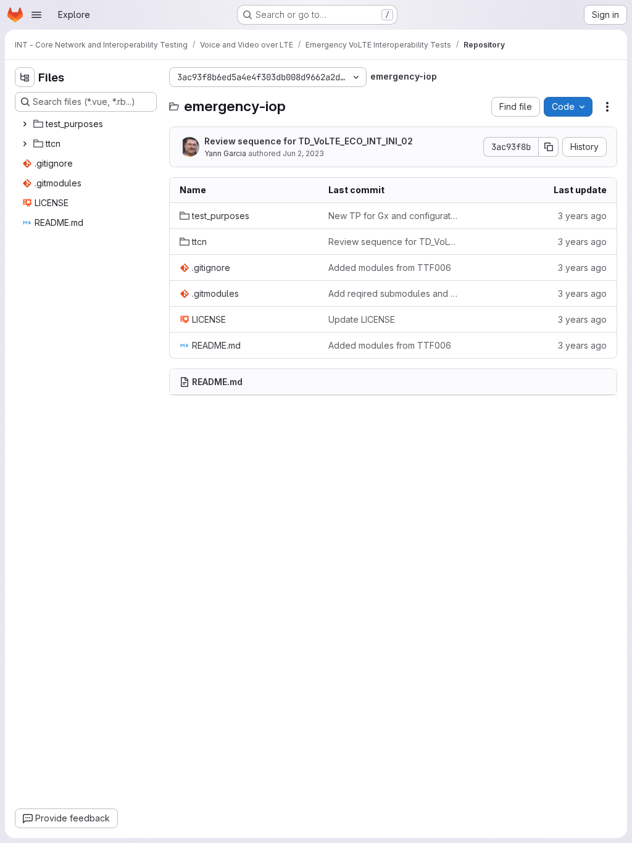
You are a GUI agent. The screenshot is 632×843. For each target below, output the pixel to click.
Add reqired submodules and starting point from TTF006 (392, 293)
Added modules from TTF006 (389, 267)
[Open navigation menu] (36, 15)
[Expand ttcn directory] (24, 143)
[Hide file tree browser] (25, 77)
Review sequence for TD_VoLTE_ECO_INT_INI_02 (308, 141)
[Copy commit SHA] (549, 147)
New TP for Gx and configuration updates (392, 215)
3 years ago (582, 215)
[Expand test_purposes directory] (24, 124)
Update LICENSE (361, 319)
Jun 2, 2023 (303, 153)
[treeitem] (87, 124)
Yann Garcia (225, 153)
